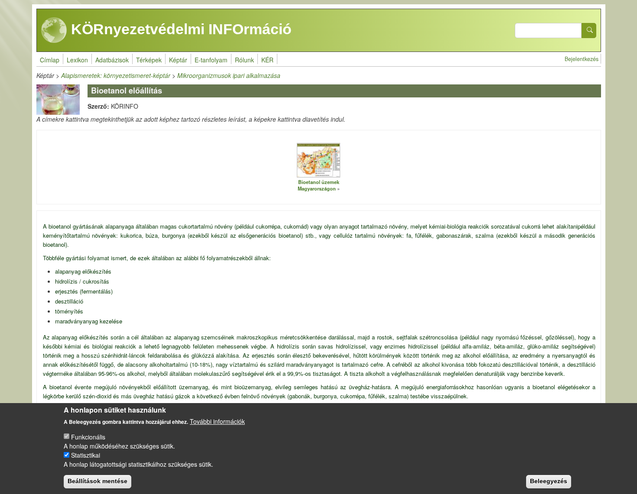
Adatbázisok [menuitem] (112, 59)
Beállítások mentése (97, 481)
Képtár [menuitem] (178, 59)
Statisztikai (85, 454)
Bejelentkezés (581, 59)
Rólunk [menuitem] (244, 59)
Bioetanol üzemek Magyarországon (318, 185)
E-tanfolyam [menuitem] (211, 59)
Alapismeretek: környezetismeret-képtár (115, 75)
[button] (318, 159)
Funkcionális (88, 436)
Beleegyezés (548, 481)
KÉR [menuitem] (267, 59)
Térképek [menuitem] (149, 59)
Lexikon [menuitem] (77, 59)
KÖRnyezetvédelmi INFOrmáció (179, 29)
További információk (217, 421)
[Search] (589, 30)
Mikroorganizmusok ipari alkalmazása (228, 75)
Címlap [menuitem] (49, 59)
